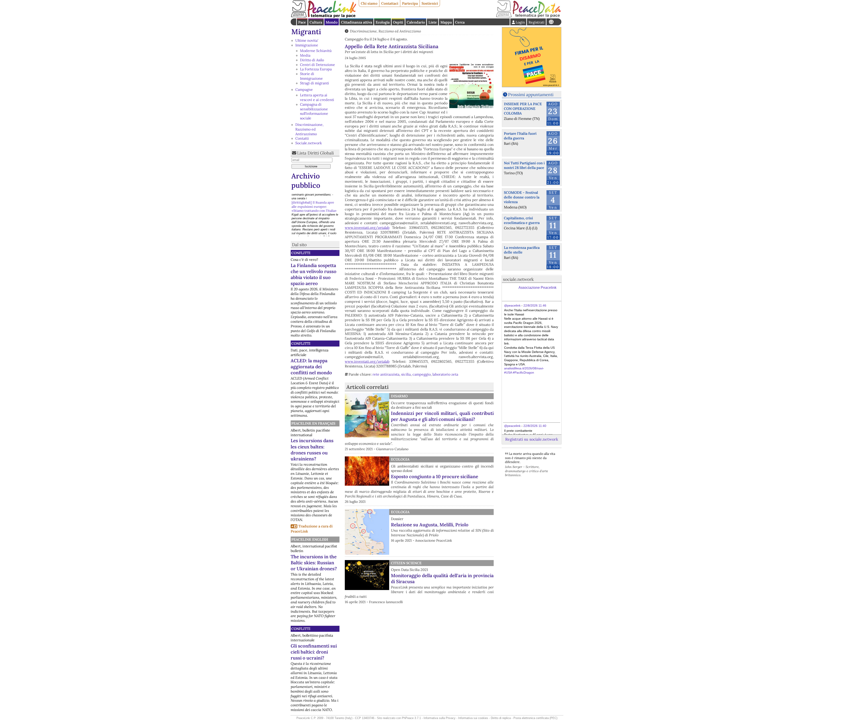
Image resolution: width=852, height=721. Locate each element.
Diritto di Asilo (312, 60)
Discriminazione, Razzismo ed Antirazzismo (309, 129)
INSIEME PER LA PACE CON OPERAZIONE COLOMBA (523, 108)
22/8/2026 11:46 (534, 305)
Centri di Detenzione (317, 64)
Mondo (331, 22)
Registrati (536, 22)
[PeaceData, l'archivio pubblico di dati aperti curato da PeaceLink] (528, 16)
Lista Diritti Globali (315, 153)
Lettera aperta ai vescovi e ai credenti (317, 97)
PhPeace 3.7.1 (411, 718)
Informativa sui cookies (473, 718)
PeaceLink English (309, 539)
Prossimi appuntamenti (530, 94)
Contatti (302, 138)
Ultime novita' (306, 40)
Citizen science (406, 563)
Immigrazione (306, 45)
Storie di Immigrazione (311, 76)
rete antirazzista (386, 374)
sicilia (406, 374)
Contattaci (389, 3)
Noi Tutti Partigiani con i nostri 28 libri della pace (524, 165)
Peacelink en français (313, 423)
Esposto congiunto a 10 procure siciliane (434, 476)
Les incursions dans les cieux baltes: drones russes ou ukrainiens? (312, 450)
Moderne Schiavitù (316, 50)
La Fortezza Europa (316, 69)
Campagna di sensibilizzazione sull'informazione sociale (314, 111)
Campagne (304, 89)
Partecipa (410, 3)
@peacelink (512, 305)
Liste (432, 22)
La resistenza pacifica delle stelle (522, 249)
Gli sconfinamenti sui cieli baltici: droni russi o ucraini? (314, 652)
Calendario (416, 22)
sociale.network (518, 279)
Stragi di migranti (314, 83)
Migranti (306, 31)
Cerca (460, 22)
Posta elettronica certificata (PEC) (535, 718)
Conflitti (300, 253)
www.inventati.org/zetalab (367, 227)
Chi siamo (369, 3)
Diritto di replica (501, 718)
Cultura (316, 22)
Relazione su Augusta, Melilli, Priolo (429, 525)
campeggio (421, 374)
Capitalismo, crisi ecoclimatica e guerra (522, 220)
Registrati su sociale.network (531, 439)
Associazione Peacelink (537, 287)
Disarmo (399, 396)
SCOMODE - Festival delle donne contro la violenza (521, 197)
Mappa (446, 22)
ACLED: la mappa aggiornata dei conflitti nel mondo (311, 367)
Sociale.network (308, 143)
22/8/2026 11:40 (534, 426)
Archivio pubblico (305, 180)
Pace (302, 22)
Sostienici (430, 3)
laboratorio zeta (445, 374)
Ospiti (398, 22)
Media (305, 55)
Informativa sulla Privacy (440, 718)
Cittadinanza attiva (356, 22)
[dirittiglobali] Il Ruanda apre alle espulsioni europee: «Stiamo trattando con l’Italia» (314, 198)
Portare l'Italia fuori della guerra (520, 135)
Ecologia (383, 22)
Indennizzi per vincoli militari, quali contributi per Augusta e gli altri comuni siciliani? (442, 416)
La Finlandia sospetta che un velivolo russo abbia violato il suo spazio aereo (313, 274)
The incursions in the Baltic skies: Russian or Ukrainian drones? (314, 563)
